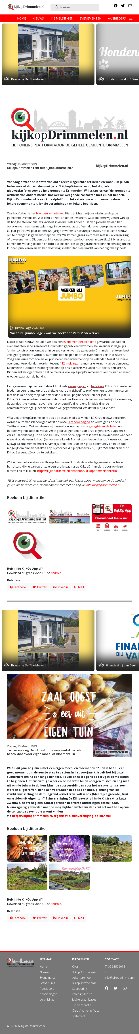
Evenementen (48, 978)
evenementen (91, 18)
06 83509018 (116, 967)
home (21, 18)
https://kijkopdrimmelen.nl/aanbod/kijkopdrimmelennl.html (77, 471)
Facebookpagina (79, 422)
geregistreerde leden (103, 426)
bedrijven (97, 386)
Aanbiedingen (48, 994)
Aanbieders (47, 989)
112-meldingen (70, 363)
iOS (44, 573)
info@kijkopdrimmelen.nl (103, 485)
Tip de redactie (81, 1005)
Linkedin (62, 587)
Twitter (41, 587)
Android (55, 573)
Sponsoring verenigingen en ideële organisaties (84, 994)
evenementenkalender (78, 342)
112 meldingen (61, 18)
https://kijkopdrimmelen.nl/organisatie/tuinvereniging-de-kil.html (61, 816)
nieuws (38, 18)
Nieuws (44, 972)
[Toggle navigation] (131, 18)
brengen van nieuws (50, 213)
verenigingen (77, 386)
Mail (80, 587)
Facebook (19, 587)
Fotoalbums (47, 983)
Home (44, 967)
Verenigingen (48, 999)
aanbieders (117, 18)
